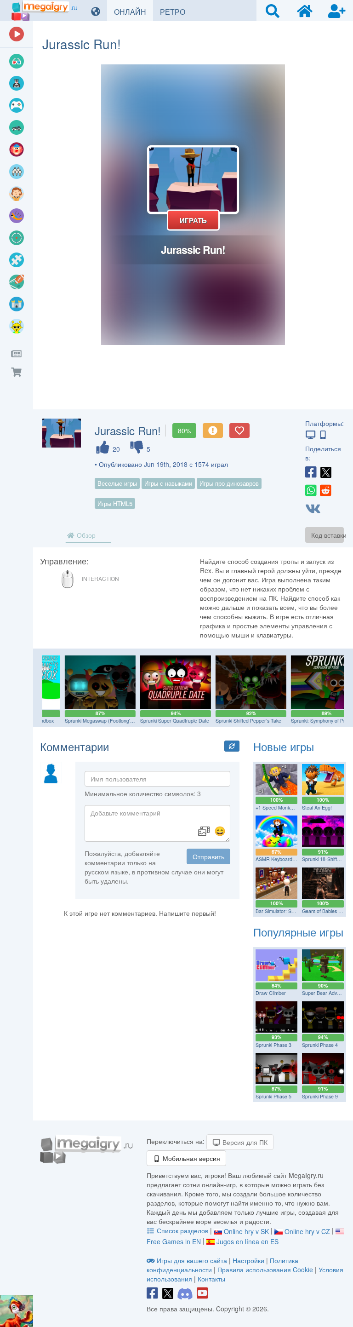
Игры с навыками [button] (168, 483)
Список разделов (182, 1230)
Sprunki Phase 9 (320, 1096)
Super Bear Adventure (326, 992)
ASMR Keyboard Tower (281, 859)
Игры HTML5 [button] (114, 503)
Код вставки (327, 535)
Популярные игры (298, 932)
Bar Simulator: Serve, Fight (285, 911)
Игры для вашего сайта (192, 1260)
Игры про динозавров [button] (229, 483)
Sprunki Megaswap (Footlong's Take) (85, 720)
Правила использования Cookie (265, 1269)
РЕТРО (176, 11)
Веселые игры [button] (117, 483)
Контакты (211, 1278)
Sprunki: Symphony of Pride (301, 720)
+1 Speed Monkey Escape (284, 807)
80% (184, 430)
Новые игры (283, 746)
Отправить (208, 856)
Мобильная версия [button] (190, 1158)
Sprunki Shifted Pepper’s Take (228, 720)
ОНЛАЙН (133, 11)
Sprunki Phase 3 (273, 1044)
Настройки (249, 1260)
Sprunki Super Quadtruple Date (154, 720)
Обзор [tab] (85, 535)
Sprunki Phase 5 (273, 1096)
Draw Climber (271, 992)
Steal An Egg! (317, 807)
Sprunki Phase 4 (320, 1044)
